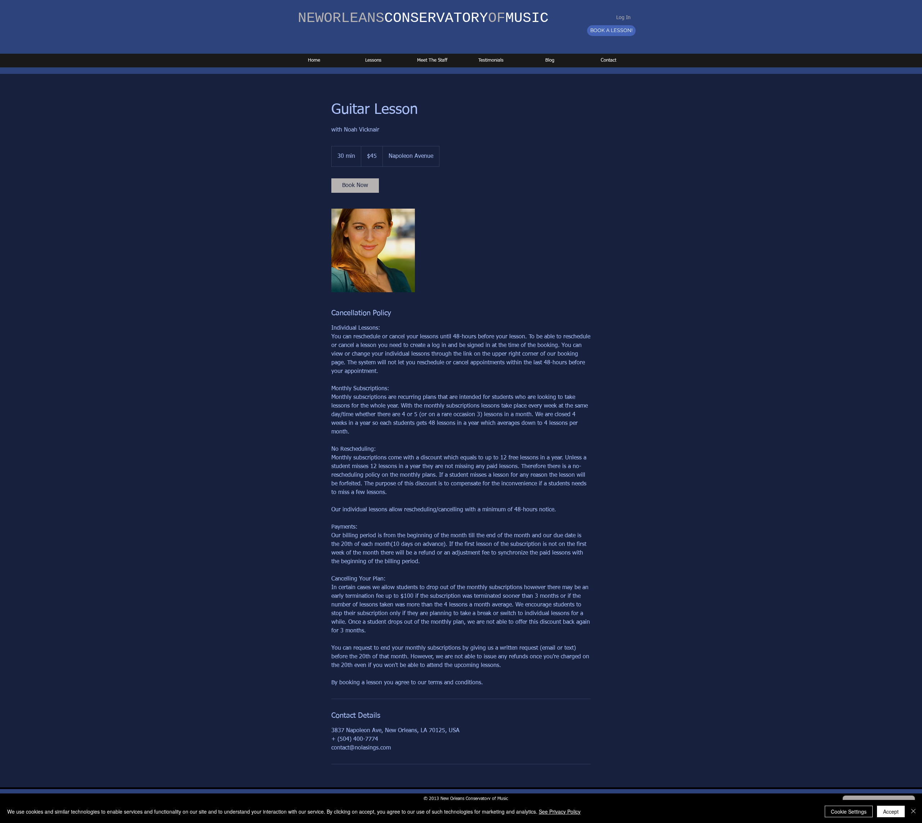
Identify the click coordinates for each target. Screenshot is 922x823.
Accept (891, 811)
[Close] (913, 811)
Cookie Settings (849, 811)
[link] (355, 185)
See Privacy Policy (560, 811)
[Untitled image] (373, 250)
